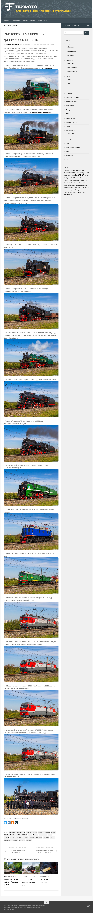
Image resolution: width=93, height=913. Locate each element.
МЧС (67, 114)
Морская (71, 55)
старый (12, 837)
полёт (81, 190)
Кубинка (85, 173)
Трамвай (67, 185)
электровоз (14, 840)
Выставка (47, 832)
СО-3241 (6, 837)
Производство (72, 67)
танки (78, 192)
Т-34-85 (75, 182)
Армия (68, 76)
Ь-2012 (52, 837)
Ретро (50, 835)
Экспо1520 (7, 840)
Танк (83, 183)
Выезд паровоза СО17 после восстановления (28, 879)
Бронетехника (70, 89)
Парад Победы (70, 118)
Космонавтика (70, 105)
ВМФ (69, 84)
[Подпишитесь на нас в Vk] (88, 26)
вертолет (74, 187)
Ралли (74, 180)
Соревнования (72, 71)
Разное (68, 126)
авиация (79, 185)
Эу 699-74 (29, 840)
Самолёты (66, 182)
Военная (71, 47)
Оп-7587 (18, 835)
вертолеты (82, 187)
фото (82, 192)
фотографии (68, 194)
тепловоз (25, 837)
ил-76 (65, 190)
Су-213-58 (18, 837)
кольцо (53, 832)
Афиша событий (29, 20)
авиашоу (85, 185)
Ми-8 (65, 175)
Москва (79, 174)
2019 (68, 170)
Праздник (68, 180)
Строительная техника (73, 147)
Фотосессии (69, 155)
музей (72, 190)
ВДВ (69, 80)
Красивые (79, 172)
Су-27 (70, 182)
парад (30, 835)
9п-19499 (29, 832)
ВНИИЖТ (40, 832)
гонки (87, 187)
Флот (67, 151)
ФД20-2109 (39, 837)
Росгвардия (69, 139)
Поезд (85, 178)
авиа (74, 185)
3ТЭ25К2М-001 (21, 832)
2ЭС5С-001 (12, 832)
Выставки (71, 63)
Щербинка (46, 837)
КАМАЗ (74, 172)
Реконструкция (80, 180)
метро (68, 190)
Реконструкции (70, 130)
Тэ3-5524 (32, 837)
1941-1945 (71, 134)
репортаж (68, 192)
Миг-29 (73, 175)
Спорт (67, 143)
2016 (65, 170)
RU (45, 20)
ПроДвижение (43, 835)
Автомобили (69, 60)
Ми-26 (69, 175)
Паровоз (35, 835)
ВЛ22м (35, 832)
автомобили (67, 187)
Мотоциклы (69, 110)
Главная (6, 20)
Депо (70, 172)
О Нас (40, 20)
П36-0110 (24, 835)
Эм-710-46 (22, 840)
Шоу (67, 159)
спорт (74, 192)
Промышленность (71, 122)
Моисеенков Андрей (11, 44)
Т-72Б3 (79, 182)
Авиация (68, 44)
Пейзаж (80, 178)
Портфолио (16, 20)
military (72, 170)
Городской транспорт (72, 97)
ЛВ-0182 (12, 835)
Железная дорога (11, 25)
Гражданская (72, 51)
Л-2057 (6, 835)
